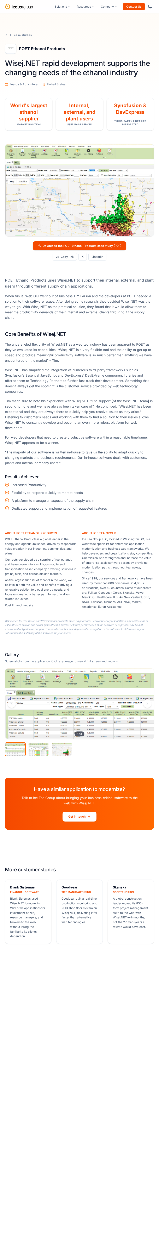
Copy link (67, 256)
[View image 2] (38, 749)
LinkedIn (97, 256)
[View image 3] (61, 749)
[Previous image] (11, 703)
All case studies (21, 35)
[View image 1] (15, 749)
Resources (84, 6)
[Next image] (147, 703)
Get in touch (77, 816)
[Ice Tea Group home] (19, 7)
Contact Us (134, 6)
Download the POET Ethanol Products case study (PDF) (82, 245)
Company (107, 6)
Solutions (61, 6)
